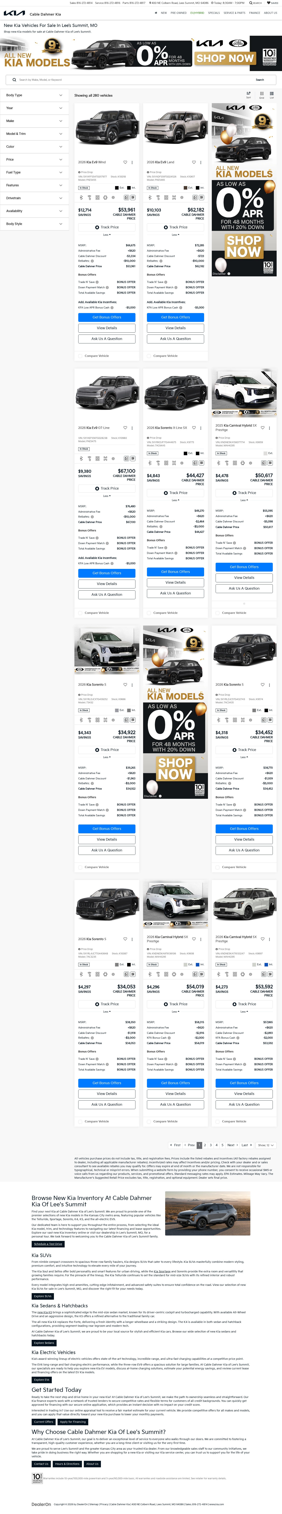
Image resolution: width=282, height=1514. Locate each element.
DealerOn (82, 1504)
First (176, 1145)
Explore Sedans (44, 1343)
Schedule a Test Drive (48, 1244)
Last (246, 1145)
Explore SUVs (42, 1296)
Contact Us (41, 1464)
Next (232, 1145)
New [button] (164, 13)
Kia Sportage (162, 1271)
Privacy (104, 1504)
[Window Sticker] (132, 197)
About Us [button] (270, 13)
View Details (107, 328)
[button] (135, 127)
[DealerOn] (41, 1504)
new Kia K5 (44, 1312)
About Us (92, 1464)
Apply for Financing (73, 1422)
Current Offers (43, 1422)
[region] (106, 274)
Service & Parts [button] (234, 13)
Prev (190, 1145)
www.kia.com (216, 1504)
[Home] (156, 13)
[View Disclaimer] (113, 197)
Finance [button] (254, 13)
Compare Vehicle (97, 356)
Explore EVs (41, 1379)
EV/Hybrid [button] (197, 13)
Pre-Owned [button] (179, 13)
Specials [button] (214, 13)
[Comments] (126, 197)
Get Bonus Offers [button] (107, 317)
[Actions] (132, 162)
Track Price (110, 227)
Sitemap (93, 1504)
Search (260, 79)
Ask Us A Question (107, 339)
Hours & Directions (67, 1464)
